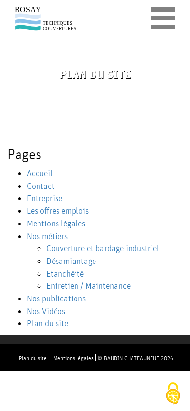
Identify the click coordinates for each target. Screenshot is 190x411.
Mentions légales (56, 223)
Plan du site (47, 323)
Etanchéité (65, 273)
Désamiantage (71, 261)
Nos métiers (47, 236)
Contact (41, 186)
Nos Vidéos (46, 311)
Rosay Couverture (46, 19)
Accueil (40, 173)
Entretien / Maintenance (88, 285)
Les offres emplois (58, 211)
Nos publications (56, 298)
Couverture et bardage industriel (102, 248)
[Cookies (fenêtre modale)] (173, 394)
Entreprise (44, 198)
